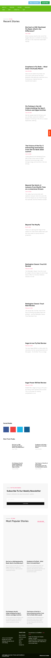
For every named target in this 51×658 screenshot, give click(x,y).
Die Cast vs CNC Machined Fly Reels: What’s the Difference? (35, 29)
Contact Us (16, 9)
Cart (24, 9)
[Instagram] (42, 8)
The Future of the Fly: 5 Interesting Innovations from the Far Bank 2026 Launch (34, 148)
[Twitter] (40, 8)
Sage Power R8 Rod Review (35, 383)
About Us (4, 7)
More (3, 9)
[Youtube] (42, 10)
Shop (9, 9)
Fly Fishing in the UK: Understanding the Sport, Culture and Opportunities (35, 108)
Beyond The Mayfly (32, 225)
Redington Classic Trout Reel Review (34, 305)
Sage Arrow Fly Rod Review (35, 343)
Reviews (49, 133)
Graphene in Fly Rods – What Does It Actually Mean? (36, 68)
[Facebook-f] (37, 8)
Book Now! (46, 656)
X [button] (49, 655)
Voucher (19, 7)
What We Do (27, 7)
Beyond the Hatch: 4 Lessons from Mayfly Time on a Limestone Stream (35, 187)
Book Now (12, 7)
